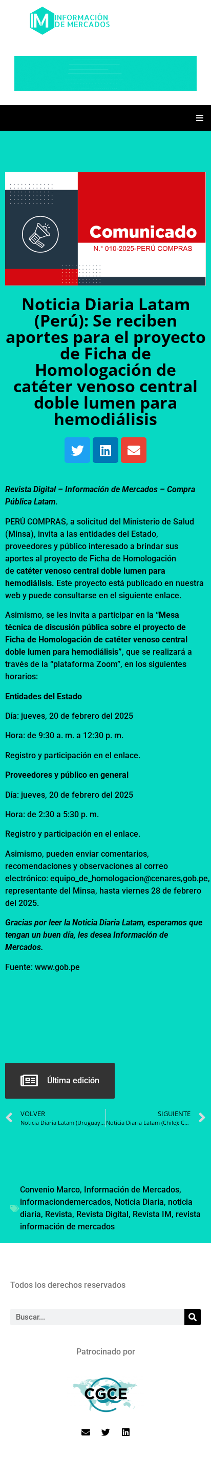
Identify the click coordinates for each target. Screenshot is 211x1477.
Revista (58, 1214)
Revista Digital (102, 1214)
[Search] (192, 1317)
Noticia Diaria (139, 1202)
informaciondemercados (65, 1202)
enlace (167, 595)
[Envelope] (133, 450)
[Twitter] (77, 450)
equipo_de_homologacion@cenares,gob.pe (129, 878)
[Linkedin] (105, 450)
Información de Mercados (131, 1190)
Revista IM (152, 1214)
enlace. (127, 755)
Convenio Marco (50, 1190)
